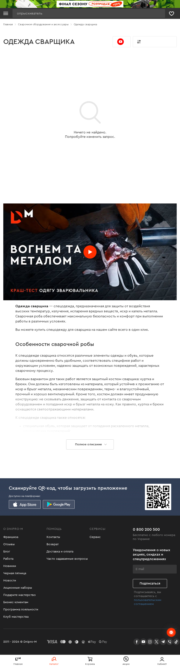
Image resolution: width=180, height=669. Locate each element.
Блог (6, 551)
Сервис (95, 537)
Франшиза (10, 537)
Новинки (9, 566)
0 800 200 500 (146, 529)
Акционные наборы (17, 587)
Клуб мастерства (16, 616)
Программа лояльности (20, 609)
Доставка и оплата (60, 551)
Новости (9, 580)
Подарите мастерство (19, 595)
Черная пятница (14, 573)
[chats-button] (171, 632)
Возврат (53, 544)
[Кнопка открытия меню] (5, 13)
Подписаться (150, 583)
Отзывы (9, 544)
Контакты (53, 537)
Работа (8, 558)
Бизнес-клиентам (15, 602)
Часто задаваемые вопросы (67, 558)
